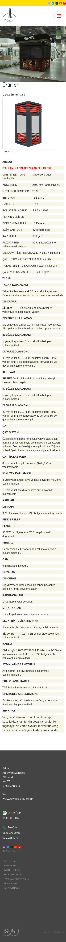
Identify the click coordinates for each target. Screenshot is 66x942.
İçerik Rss (47, 932)
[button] (5, 54)
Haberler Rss (59, 932)
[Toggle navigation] (58, 16)
